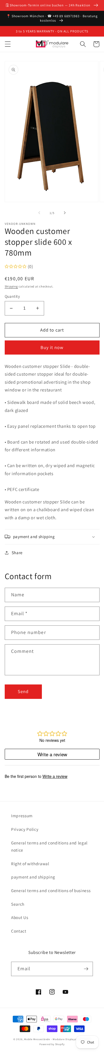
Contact (18, 931)
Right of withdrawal (30, 863)
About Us (19, 917)
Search (17, 904)
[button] (7, 44)
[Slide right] (65, 213)
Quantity (12, 296)
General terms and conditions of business (50, 890)
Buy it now (52, 347)
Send (23, 691)
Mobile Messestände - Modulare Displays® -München (57, 1039)
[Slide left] (39, 213)
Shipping (11, 286)
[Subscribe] (86, 969)
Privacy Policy (24, 829)
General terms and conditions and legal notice (49, 846)
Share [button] (17, 552)
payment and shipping (33, 877)
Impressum (22, 815)
